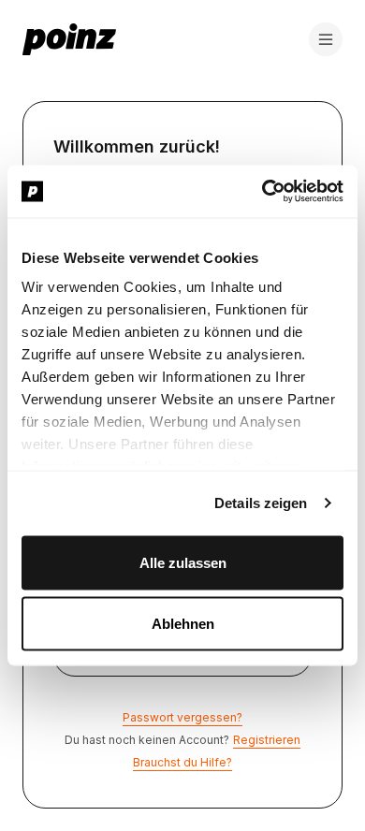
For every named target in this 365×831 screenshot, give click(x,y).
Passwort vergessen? (182, 717)
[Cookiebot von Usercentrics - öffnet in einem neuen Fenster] (262, 192)
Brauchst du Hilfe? (182, 762)
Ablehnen (183, 624)
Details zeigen (260, 503)
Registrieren (266, 740)
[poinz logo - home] (69, 39)
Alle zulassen (182, 562)
